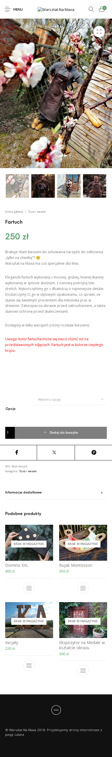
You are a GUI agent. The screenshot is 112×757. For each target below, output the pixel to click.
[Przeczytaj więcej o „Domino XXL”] (29, 588)
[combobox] (71, 399)
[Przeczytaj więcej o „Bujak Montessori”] (83, 588)
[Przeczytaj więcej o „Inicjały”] (29, 665)
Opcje (10, 409)
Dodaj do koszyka (64, 433)
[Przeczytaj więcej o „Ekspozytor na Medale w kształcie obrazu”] (83, 670)
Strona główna (14, 212)
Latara (19, 734)
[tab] (56, 493)
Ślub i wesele (37, 212)
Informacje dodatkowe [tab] (23, 492)
